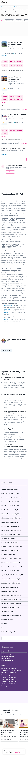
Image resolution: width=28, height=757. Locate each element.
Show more (24, 109)
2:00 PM (5, 96)
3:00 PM (12, 96)
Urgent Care (7, 6)
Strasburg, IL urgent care (8, 668)
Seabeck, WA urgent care (8, 672)
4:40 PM (12, 99)
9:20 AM (12, 65)
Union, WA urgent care (8, 675)
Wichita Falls (17, 6)
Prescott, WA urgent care (8, 686)
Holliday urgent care (7, 658)
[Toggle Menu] (24, 2)
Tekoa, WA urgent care (8, 684)
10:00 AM (4, 130)
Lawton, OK (7, 319)
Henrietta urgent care (7, 656)
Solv (2, 6)
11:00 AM (12, 130)
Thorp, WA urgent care (8, 679)
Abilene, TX (7, 316)
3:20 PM (19, 96)
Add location (10, 172)
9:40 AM (19, 65)
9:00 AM (5, 65)
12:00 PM (19, 130)
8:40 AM (19, 61)
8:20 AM (12, 61)
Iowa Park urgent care (7, 660)
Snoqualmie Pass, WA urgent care (11, 670)
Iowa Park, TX (7, 309)
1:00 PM (5, 133)
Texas (12, 6)
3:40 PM (5, 99)
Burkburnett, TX (8, 305)
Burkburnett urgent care (8, 654)
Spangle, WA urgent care (8, 681)
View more (3, 68)
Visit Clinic (22, 159)
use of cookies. (17, 752)
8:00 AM (5, 61)
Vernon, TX (7, 312)
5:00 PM (19, 99)
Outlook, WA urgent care (8, 677)
